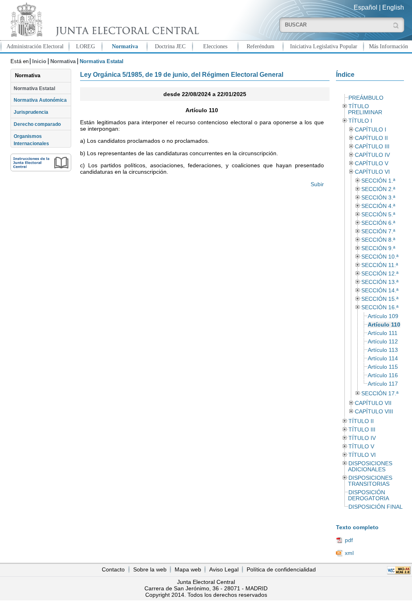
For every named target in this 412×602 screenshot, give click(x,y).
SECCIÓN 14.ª (379, 291)
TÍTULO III (361, 430)
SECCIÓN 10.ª (379, 257)
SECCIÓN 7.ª (378, 231)
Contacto (113, 569)
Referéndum (260, 46)
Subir (317, 184)
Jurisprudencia (31, 112)
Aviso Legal (224, 569)
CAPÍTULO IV (372, 155)
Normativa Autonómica (40, 100)
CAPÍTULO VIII (374, 412)
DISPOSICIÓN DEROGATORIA (368, 495)
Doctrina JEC (170, 46)
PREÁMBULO (365, 98)
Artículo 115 (383, 367)
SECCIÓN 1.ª (378, 181)
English (393, 7)
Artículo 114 (383, 358)
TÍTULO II (361, 421)
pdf (349, 540)
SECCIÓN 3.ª (378, 198)
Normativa (125, 46)
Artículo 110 (384, 325)
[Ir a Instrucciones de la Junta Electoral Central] (40, 162)
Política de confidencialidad (281, 569)
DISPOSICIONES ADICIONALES (370, 466)
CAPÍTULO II (371, 138)
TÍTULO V (361, 447)
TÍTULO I (360, 121)
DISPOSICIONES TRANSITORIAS (370, 481)
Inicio (39, 61)
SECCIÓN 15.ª (379, 299)
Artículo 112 (383, 342)
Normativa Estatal (34, 88)
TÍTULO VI (362, 455)
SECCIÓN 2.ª (378, 189)
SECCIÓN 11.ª (379, 265)
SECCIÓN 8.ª (378, 240)
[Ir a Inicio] (103, 19)
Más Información (388, 46)
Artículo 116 (383, 375)
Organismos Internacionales (31, 140)
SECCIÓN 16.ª (379, 307)
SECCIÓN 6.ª (378, 223)
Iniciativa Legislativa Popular (323, 46)
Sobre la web (150, 569)
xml (349, 553)
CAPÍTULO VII (373, 403)
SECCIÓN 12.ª (379, 274)
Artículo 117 (383, 384)
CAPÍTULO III (372, 147)
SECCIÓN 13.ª (379, 282)
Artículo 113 (383, 350)
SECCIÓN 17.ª (379, 393)
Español (365, 7)
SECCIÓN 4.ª (378, 206)
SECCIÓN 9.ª (378, 248)
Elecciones (215, 46)
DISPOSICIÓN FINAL (375, 507)
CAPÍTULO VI (372, 172)
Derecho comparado (37, 124)
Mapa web (188, 569)
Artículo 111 (383, 333)
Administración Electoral (35, 46)
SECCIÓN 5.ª (378, 215)
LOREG (85, 46)
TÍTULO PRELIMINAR (365, 109)
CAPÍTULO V (371, 163)
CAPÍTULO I (370, 130)
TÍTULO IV (362, 438)
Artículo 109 (383, 316)
